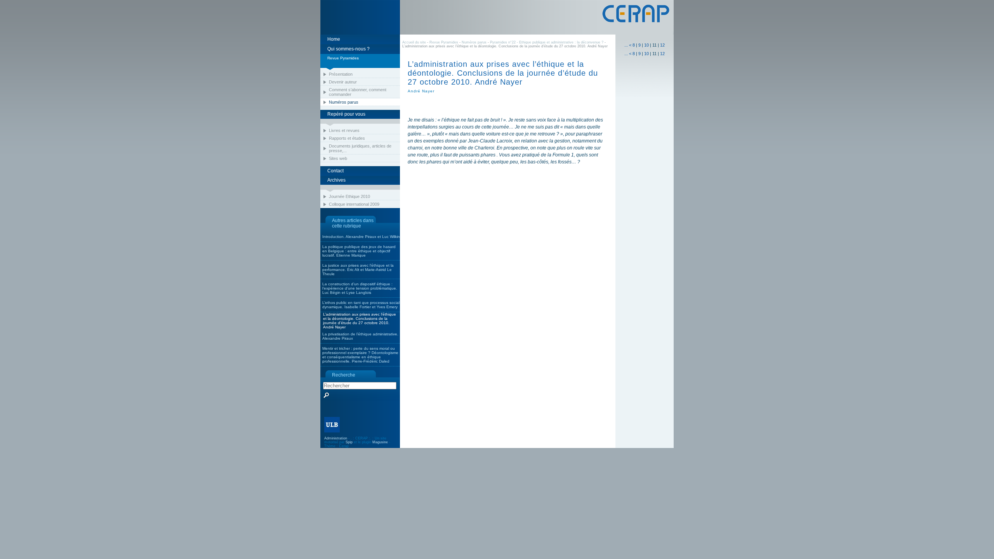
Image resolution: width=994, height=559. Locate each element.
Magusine (380, 442)
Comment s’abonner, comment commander (357, 92)
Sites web (338, 158)
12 (662, 45)
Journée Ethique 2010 (349, 196)
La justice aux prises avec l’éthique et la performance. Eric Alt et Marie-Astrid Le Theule (358, 269)
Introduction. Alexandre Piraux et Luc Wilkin (361, 236)
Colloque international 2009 (354, 204)
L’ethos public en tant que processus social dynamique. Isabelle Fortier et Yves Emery (361, 304)
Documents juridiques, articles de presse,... (360, 148)
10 (646, 45)
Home (333, 39)
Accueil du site (414, 42)
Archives (336, 180)
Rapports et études (347, 138)
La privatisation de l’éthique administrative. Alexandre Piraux (360, 336)
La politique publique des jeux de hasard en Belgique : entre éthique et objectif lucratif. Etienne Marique (359, 251)
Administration (335, 438)
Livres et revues (344, 130)
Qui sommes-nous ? (348, 49)
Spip (349, 442)
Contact (335, 171)
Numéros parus (343, 102)
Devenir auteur (343, 82)
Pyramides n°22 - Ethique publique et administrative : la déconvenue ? (546, 42)
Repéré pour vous (346, 114)
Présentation (341, 74)
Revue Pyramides (443, 42)
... (626, 45)
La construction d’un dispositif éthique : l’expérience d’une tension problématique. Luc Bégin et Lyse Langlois (359, 288)
